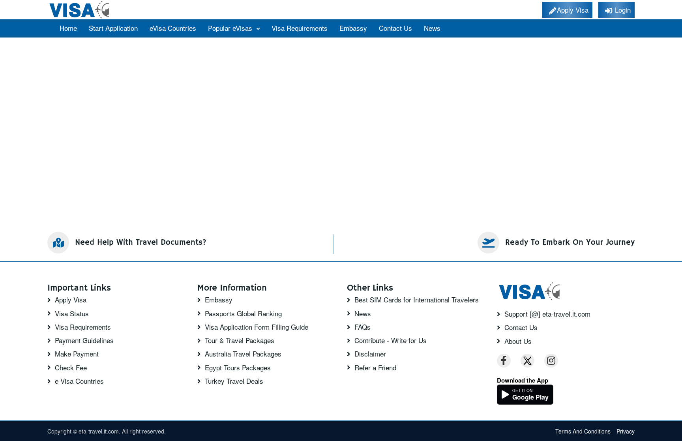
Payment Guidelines (84, 340)
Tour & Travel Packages (239, 340)
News (432, 28)
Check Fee (71, 367)
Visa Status (72, 313)
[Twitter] (527, 361)
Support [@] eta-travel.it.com (547, 314)
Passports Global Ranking (243, 313)
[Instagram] (551, 361)
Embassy (353, 28)
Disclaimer (370, 353)
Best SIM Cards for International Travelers (416, 299)
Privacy (625, 431)
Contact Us (395, 28)
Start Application (113, 28)
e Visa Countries (79, 381)
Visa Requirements (300, 28)
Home (68, 28)
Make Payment (77, 353)
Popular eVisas (231, 28)
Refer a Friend (375, 367)
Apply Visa (70, 299)
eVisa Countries (173, 28)
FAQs (362, 327)
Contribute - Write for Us (390, 340)
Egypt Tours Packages (238, 367)
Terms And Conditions (583, 431)
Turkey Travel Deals (234, 381)
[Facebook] (504, 361)
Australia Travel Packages (243, 353)
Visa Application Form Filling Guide (256, 327)
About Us (518, 341)
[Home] (79, 9)
